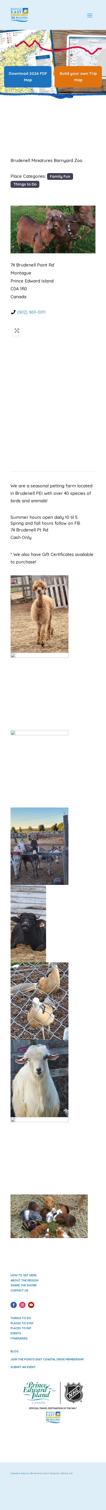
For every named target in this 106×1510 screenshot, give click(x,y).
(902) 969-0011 (31, 312)
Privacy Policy (20, 1473)
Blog (15, 1351)
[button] (17, 229)
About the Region (24, 1280)
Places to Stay (22, 1323)
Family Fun (60, 176)
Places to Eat (21, 1328)
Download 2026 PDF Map (28, 77)
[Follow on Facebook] (14, 1305)
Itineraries (19, 1338)
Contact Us (19, 1290)
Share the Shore (24, 1285)
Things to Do (25, 184)
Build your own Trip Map (78, 77)
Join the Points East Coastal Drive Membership (47, 1359)
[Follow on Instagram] (22, 1305)
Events (16, 1333)
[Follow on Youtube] (31, 1305)
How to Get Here (24, 1275)
